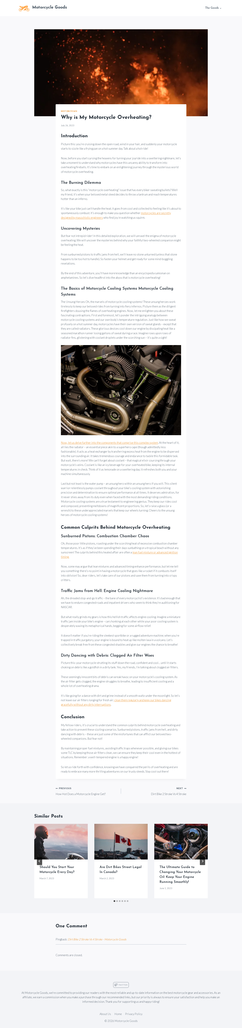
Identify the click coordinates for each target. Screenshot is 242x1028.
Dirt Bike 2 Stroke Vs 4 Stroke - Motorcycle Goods (97, 939)
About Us (105, 1014)
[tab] (114, 901)
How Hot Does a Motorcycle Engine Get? (81, 791)
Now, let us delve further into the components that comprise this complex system (109, 442)
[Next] (202, 861)
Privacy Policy (133, 1014)
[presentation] (61, 841)
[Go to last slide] (39, 861)
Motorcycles (69, 111)
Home (118, 1014)
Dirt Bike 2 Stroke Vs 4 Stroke (168, 791)
